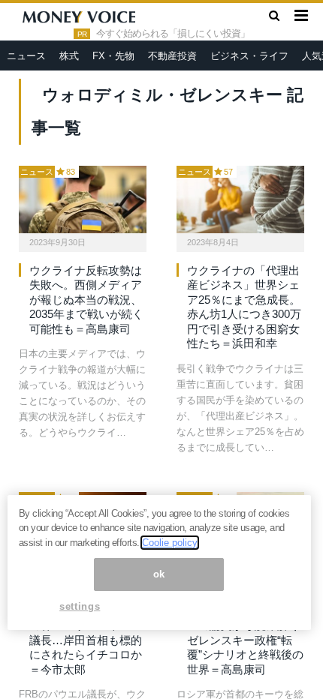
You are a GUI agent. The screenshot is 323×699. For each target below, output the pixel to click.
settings (79, 606)
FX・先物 (113, 56)
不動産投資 (172, 56)
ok (159, 574)
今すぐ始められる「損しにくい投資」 (172, 33)
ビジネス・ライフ (249, 56)
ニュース (26, 56)
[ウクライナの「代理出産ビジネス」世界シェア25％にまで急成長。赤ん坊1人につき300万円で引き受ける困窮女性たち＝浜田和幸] (240, 199)
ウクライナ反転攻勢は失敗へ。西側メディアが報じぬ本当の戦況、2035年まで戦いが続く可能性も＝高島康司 (86, 299)
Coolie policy (170, 542)
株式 (69, 56)
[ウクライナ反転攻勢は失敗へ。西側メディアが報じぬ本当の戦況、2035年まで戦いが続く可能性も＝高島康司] (82, 199)
